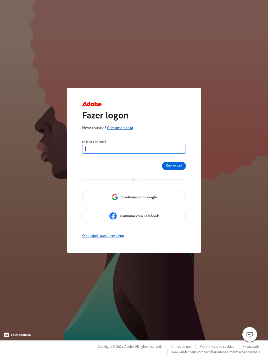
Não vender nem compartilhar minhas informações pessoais (216, 352)
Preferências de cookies (217, 346)
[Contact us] (250, 334)
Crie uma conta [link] (120, 127)
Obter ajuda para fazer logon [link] (103, 235)
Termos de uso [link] (180, 346)
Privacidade (251, 346)
